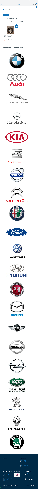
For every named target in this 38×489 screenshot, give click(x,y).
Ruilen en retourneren (8, 478)
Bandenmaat (23, 460)
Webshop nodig (28, 485)
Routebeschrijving (28, 480)
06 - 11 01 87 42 (29, 473)
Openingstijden (34, 0)
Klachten (6, 479)
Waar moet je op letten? (25, 465)
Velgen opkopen (28, 0)
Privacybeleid (6, 475)
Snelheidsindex (24, 461)
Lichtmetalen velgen (25, 466)
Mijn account (29, 2)
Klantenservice (34, 2)
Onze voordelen (24, 464)
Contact (5, 480)
